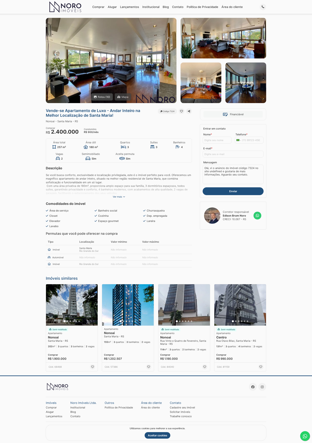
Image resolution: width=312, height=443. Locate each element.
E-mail (207, 148)
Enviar (233, 191)
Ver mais (117, 196)
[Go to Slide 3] (70, 321)
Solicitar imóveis (180, 411)
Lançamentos (129, 7)
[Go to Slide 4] (73, 321)
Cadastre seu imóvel (182, 407)
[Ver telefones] (263, 7)
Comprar (98, 7)
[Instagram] (262, 387)
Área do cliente (232, 7)
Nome (207, 134)
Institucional (150, 7)
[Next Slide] (94, 305)
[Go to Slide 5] (76, 321)
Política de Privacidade (202, 7)
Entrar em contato (214, 128)
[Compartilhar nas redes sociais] (189, 111)
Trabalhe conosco (181, 416)
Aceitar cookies (157, 435)
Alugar (112, 7)
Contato (177, 7)
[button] (72, 305)
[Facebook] (253, 387)
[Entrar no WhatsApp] (257, 215)
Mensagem (210, 162)
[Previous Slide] (49, 305)
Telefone (241, 134)
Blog (166, 7)
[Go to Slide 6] (79, 321)
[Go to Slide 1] (64, 321)
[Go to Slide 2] (67, 321)
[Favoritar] (181, 111)
